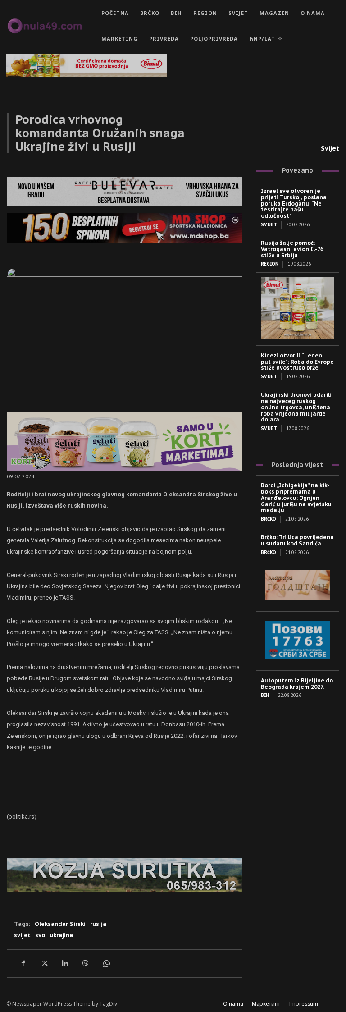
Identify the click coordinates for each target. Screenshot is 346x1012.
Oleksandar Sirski (60, 924)
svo (40, 935)
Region (269, 264)
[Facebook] (23, 963)
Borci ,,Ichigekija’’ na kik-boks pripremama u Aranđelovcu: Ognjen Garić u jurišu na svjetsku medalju (296, 497)
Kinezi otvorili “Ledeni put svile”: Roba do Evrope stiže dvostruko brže (297, 361)
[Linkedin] (64, 963)
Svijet (330, 148)
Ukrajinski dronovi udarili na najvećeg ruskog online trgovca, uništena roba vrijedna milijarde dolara (296, 407)
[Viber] (85, 963)
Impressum (303, 1003)
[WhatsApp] (106, 963)
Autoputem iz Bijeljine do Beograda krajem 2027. (297, 683)
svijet (22, 935)
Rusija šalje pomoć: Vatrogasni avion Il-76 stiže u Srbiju (292, 249)
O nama (233, 1003)
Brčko (268, 519)
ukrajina (61, 935)
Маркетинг (266, 1003)
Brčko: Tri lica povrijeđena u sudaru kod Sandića (297, 540)
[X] (44, 963)
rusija (98, 924)
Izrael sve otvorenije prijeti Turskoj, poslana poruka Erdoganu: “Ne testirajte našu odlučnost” (294, 203)
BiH (265, 695)
